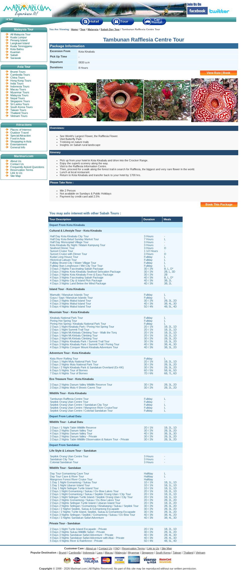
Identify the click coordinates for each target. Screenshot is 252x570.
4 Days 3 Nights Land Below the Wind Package (78, 283)
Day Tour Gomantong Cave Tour (69, 473)
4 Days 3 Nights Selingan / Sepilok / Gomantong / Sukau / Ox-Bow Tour (92, 514)
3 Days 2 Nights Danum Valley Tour (71, 430)
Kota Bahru (17, 49)
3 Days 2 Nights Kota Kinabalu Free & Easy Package (81, 274)
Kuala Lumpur (18, 37)
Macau (109, 552)
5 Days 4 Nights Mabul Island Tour (70, 306)
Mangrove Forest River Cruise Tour (71, 479)
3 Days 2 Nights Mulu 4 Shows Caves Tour (75, 387)
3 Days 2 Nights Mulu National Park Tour (74, 364)
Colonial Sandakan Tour (64, 462)
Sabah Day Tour (110, 29)
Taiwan (177, 552)
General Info (17, 147)
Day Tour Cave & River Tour (67, 476)
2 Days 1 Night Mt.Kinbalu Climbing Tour (74, 335)
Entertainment (18, 144)
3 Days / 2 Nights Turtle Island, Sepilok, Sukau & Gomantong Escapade (92, 511)
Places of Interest (20, 129)
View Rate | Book (218, 73)
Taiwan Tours (18, 110)
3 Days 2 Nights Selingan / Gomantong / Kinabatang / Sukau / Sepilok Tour (94, 505)
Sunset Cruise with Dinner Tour (68, 253)
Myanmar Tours (19, 92)
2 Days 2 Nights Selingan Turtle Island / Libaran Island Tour (85, 502)
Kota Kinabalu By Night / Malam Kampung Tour (77, 245)
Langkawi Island (20, 43)
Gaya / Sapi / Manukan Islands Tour (71, 297)
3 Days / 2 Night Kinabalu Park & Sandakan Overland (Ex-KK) (87, 367)
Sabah (14, 55)
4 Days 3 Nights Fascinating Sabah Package (76, 277)
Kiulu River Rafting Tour (64, 358)
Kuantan (15, 52)
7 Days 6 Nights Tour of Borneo (69, 373)
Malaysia (93, 29)
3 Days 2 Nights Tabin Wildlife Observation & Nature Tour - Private (89, 439)
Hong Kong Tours (20, 80)
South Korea (163, 552)
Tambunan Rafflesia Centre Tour (69, 398)
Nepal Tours (17, 98)
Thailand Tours (19, 112)
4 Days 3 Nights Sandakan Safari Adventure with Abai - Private (87, 537)
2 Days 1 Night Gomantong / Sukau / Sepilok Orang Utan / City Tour (90, 494)
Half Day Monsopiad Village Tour (69, 242)
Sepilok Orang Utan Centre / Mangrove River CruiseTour (84, 407)
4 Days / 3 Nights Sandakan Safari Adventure (77, 517)
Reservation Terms (21, 169)
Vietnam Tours (19, 115)
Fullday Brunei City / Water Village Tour (73, 262)
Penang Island (18, 40)
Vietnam (200, 552)
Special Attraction (20, 135)
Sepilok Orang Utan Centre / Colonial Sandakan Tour (81, 410)
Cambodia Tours (20, 74)
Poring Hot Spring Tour (63, 320)
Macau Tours (18, 89)
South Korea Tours (21, 107)
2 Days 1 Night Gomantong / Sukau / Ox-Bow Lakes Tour (84, 491)
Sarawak (15, 57)
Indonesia (88, 552)
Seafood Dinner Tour (62, 248)
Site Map (15, 175)
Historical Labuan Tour (63, 259)
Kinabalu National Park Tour (66, 317)
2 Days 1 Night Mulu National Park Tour (73, 361)
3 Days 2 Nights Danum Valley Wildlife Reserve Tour (81, 384)
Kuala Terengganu (21, 46)
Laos (100, 552)
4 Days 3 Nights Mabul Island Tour (70, 303)
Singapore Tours (20, 101)
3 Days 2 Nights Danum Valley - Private (73, 436)
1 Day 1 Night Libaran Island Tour (70, 485)
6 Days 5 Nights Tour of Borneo (69, 370)
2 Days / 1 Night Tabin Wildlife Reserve (73, 427)
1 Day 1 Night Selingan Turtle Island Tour (74, 488)
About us (91, 548)
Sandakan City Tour (62, 459)
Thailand (188, 552)
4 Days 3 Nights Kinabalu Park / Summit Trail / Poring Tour (84, 344)
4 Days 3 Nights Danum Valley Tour (71, 433)
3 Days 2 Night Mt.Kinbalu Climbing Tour (74, 338)
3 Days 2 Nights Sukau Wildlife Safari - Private (77, 531)
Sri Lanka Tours (19, 104)
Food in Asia (17, 138)
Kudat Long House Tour (64, 256)
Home (74, 29)
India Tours (17, 83)
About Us (15, 161)
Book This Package (219, 204)
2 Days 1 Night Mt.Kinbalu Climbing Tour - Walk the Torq (83, 332)
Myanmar (133, 552)
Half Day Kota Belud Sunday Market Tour (74, 239)
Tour (82, 29)
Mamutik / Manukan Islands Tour (69, 294)
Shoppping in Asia (20, 141)
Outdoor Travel (19, 132)
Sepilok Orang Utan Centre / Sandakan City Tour (79, 404)
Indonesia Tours (20, 86)
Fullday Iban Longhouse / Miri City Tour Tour (76, 265)
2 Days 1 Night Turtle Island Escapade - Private (78, 529)
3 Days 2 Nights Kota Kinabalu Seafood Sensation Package (85, 271)
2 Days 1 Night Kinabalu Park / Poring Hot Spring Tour (82, 326)
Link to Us (16, 172)
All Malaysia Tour (20, 34)
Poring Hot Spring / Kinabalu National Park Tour (78, 323)
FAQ (117, 548)
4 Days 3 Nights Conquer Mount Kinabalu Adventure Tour (84, 347)
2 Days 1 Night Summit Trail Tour (69, 329)
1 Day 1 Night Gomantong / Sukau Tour (73, 482)
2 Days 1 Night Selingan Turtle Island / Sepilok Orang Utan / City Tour (91, 497)
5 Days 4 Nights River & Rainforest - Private (76, 540)
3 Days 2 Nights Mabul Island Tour (70, 300)
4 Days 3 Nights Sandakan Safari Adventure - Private (81, 534)
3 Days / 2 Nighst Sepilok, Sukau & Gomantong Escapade (84, 508)
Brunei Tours (18, 71)
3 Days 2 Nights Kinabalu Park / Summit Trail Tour (80, 341)
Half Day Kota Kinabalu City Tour (69, 236)
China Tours (17, 77)
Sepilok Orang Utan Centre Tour (69, 401)
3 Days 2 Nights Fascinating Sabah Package (76, 268)
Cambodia (75, 552)
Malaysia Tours (19, 95)
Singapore (148, 552)
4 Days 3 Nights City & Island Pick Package (76, 280)
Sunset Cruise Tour (61, 251)
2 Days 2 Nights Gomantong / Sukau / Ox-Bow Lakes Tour (85, 500)
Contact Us (17, 164)
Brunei (62, 552)
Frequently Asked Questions (27, 167)
